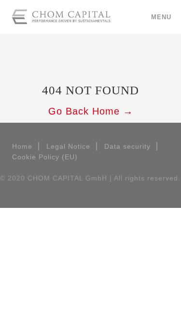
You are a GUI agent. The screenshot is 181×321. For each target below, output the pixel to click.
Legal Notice (68, 146)
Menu (161, 17)
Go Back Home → (90, 111)
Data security (127, 146)
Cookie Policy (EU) (45, 157)
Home (22, 146)
